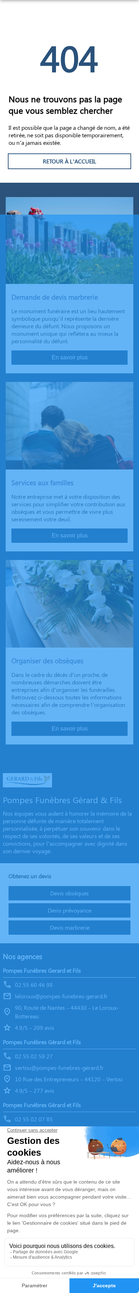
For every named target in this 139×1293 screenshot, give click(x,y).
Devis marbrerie (69, 927)
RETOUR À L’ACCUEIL (69, 161)
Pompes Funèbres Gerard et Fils (42, 970)
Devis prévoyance (69, 910)
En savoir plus (70, 357)
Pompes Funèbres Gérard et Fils (42, 1042)
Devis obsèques (69, 893)
